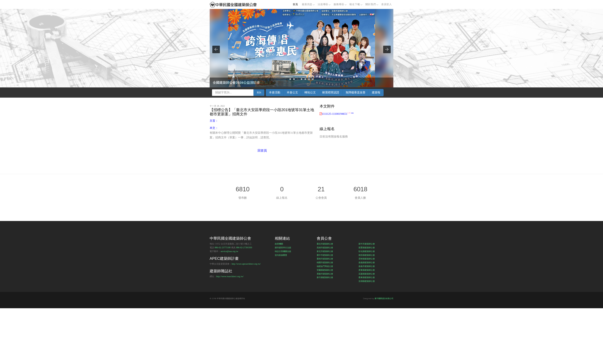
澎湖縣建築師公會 (367, 281)
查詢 (259, 92)
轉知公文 (310, 92)
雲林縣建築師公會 (367, 258)
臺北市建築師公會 (325, 243)
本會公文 (292, 92)
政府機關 (279, 243)
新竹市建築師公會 (367, 243)
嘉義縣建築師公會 (367, 262)
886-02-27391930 (244, 247)
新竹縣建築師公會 (325, 277)
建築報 (376, 92)
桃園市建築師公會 (325, 262)
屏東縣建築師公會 (367, 270)
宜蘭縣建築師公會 (325, 270)
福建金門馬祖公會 (325, 266)
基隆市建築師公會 (325, 273)
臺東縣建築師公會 (367, 277)
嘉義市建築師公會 (367, 266)
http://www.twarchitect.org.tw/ (230, 276)
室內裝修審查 (281, 255)
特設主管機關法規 (283, 251)
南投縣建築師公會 (367, 255)
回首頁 (262, 150)
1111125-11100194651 (338, 113)
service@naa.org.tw (229, 251)
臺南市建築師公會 (325, 258)
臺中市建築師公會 (325, 255)
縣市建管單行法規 (283, 247)
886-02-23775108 (223, 247)
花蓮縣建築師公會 (367, 273)
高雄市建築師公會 (325, 247)
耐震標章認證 (330, 92)
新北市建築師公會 (325, 251)
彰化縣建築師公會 (367, 251)
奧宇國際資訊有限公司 (384, 298)
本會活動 (274, 92)
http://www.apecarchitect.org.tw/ (246, 264)
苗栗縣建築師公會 (367, 247)
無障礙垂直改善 (355, 92)
